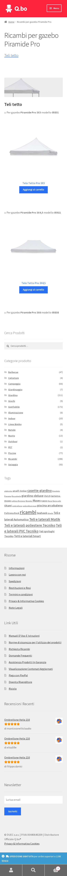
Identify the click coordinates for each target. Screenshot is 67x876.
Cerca (33, 870)
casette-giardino (39, 490)
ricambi (28, 512)
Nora (50, 501)
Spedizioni (15, 581)
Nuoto (11, 435)
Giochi (11, 401)
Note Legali (16, 607)
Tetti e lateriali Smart (27, 536)
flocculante (16, 496)
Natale (11, 429)
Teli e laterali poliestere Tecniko (29, 525)
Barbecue (13, 372)
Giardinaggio (15, 389)
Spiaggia (13, 464)
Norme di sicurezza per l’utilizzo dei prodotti (35, 642)
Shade (50, 513)
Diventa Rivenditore (20, 682)
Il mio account (11, 870)
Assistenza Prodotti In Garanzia (27, 662)
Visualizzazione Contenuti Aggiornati (31, 669)
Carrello (52, 867)
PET (10, 447)
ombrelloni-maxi (30, 506)
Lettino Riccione (18, 501)
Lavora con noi (17, 574)
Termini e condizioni (21, 594)
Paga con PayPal (18, 675)
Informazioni (16, 568)
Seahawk (42, 513)
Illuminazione (15, 412)
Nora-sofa (57, 501)
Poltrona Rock (11, 513)
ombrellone (17, 506)
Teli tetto (11, 55)
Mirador (29, 501)
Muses (37, 500)
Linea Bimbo (14, 424)
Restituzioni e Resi (20, 588)
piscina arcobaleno (50, 505)
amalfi (16, 490)
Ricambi (12, 458)
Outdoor (12, 441)
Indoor (11, 418)
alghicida (8, 491)
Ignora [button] (5, 860)
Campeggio (14, 383)
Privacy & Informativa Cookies (26, 601)
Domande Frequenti (20, 655)
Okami (8, 505)
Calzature (13, 378)
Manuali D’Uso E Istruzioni (24, 635)
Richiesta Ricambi (19, 649)
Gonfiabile (14, 406)
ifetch (47, 496)
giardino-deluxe (32, 496)
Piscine (12, 453)
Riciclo (13, 688)
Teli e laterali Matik (44, 519)
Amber (23, 490)
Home (11, 21)
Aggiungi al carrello (33, 189)
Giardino (13, 395)
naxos (44, 500)
